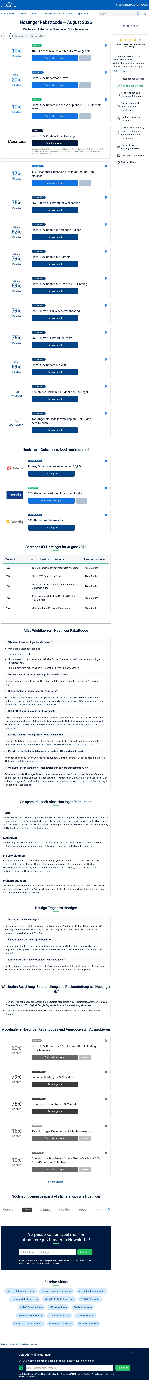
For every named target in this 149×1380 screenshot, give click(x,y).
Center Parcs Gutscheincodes (56, 1291)
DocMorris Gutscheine (60, 1323)
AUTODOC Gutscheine (31, 1307)
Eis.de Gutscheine (83, 1307)
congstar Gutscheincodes (25, 1299)
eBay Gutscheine (85, 1315)
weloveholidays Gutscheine (20, 1291)
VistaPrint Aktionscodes (30, 1315)
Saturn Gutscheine (88, 1323)
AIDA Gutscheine (58, 1307)
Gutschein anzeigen (55, 58)
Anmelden (85, 1252)
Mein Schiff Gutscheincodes (59, 1299)
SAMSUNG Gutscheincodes (28, 1323)
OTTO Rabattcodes (90, 1299)
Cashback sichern (55, 143)
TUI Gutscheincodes (59, 1315)
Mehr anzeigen (55, 1181)
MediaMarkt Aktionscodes (91, 1291)
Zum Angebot (55, 210)
